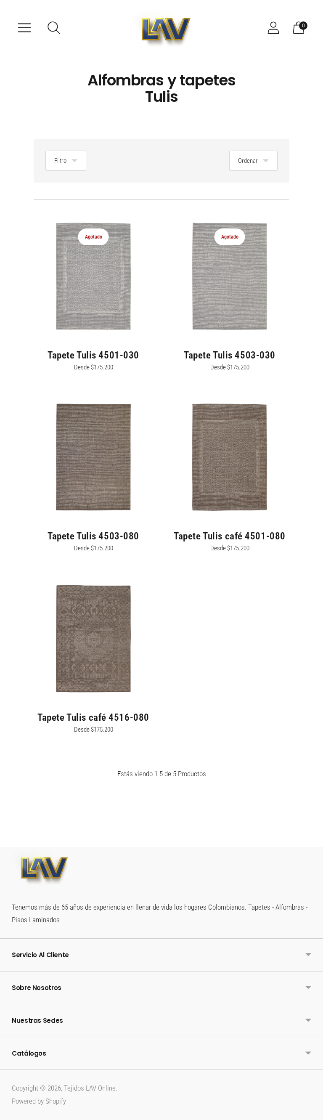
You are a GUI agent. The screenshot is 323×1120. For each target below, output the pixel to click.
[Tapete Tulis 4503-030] (229, 276)
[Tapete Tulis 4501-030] (93, 276)
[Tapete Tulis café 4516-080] (93, 638)
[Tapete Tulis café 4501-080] (229, 457)
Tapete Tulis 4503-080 (93, 536)
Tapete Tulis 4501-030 (93, 355)
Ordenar (248, 161)
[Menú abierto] (24, 28)
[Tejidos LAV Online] (161, 27)
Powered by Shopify (39, 1101)
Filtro (60, 161)
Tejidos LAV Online (90, 1088)
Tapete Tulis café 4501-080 (230, 536)
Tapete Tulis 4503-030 (229, 355)
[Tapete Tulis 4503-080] (93, 457)
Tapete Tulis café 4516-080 (93, 717)
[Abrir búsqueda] (54, 28)
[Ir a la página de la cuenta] (273, 28)
